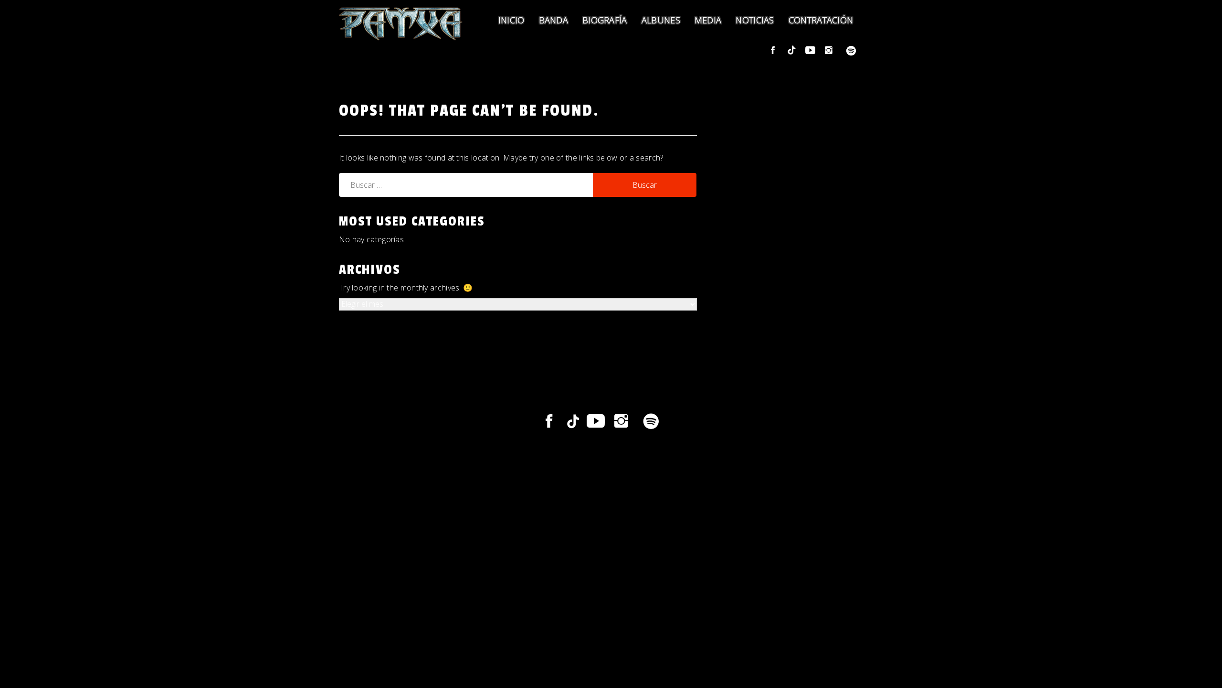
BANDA (554, 20)
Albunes (661, 20)
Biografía (604, 20)
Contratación (821, 20)
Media (708, 20)
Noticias (755, 20)
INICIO (511, 20)
